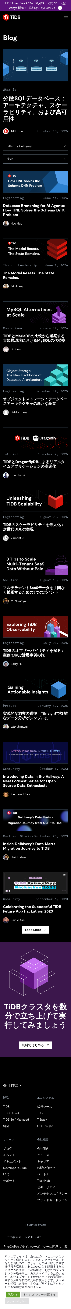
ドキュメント (12, 1161)
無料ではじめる (33, 1045)
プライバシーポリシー (34, 1246)
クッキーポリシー (17, 1301)
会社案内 (43, 1148)
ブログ (7, 1148)
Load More (33, 930)
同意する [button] (13, 1294)
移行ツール (44, 1107)
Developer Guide (15, 1168)
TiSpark (42, 1119)
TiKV (40, 1113)
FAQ (6, 1174)
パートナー (44, 1174)
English (10, 1093)
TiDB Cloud (11, 1113)
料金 (6, 1126)
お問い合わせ (46, 1168)
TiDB (6, 1107)
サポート (9, 1181)
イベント (9, 1155)
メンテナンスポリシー (52, 1193)
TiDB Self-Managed (16, 1119)
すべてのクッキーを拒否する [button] (39, 1294)
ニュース (43, 1155)
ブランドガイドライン (52, 1200)
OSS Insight (45, 1126)
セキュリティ (46, 1187)
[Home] (11, 17)
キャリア (43, 1161)
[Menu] (66, 17)
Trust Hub (43, 1181)
